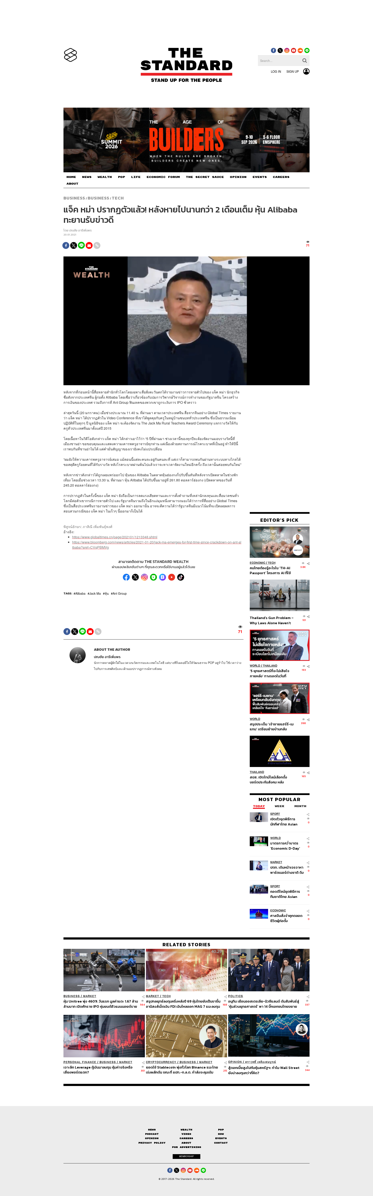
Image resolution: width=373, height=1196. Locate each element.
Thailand (270, 665)
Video (186, 1134)
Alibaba (80, 593)
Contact (221, 1143)
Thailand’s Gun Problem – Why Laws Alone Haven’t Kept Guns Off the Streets (272, 620)
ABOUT (72, 183)
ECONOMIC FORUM (163, 177)
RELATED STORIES (187, 944)
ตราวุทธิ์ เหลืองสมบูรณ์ (260, 1062)
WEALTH (105, 177)
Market (276, 862)
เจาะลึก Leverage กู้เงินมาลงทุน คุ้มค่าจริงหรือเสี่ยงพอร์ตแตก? (98, 1070)
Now (221, 1134)
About (186, 1143)
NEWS (87, 177)
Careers (186, 1138)
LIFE (136, 177)
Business (74, 198)
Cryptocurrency (161, 1062)
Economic (257, 562)
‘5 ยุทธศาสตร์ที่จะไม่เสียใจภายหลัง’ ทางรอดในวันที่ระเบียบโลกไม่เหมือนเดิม (269, 673)
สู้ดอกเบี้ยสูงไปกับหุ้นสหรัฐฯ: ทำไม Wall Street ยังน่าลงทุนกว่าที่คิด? (263, 1070)
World (255, 665)
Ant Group (120, 593)
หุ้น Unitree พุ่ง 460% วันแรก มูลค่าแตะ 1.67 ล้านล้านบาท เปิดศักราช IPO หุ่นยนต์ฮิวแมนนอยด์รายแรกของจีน (100, 1004)
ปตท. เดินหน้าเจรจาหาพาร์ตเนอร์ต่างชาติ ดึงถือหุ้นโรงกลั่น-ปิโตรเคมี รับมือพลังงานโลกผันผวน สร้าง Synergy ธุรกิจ (287, 870)
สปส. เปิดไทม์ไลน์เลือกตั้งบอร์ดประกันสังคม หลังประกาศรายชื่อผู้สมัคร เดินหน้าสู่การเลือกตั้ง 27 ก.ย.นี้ (270, 779)
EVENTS (260, 177)
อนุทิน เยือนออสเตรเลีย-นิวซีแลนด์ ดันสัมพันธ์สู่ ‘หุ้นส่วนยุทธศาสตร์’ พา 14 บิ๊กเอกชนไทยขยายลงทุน (263, 1004)
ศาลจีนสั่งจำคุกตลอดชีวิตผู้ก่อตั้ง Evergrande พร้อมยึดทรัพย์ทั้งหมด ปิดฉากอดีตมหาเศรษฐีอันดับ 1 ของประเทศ (287, 918)
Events (221, 1138)
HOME (71, 177)
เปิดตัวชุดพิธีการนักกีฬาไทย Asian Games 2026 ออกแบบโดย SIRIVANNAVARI (283, 821)
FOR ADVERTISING (186, 1147)
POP (121, 177)
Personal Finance (79, 1062)
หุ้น (107, 593)
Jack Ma (95, 593)
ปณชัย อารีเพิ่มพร (80, 230)
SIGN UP (292, 71)
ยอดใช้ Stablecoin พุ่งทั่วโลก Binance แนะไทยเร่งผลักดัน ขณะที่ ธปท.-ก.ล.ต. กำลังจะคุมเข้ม (182, 1070)
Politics (235, 996)
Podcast (152, 1134)
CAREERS (281, 177)
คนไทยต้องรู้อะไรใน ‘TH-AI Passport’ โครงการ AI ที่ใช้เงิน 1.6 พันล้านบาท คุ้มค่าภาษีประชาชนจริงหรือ (271, 570)
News (152, 1129)
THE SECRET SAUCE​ (205, 177)
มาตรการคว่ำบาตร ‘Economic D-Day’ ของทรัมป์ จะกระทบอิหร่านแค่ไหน (285, 845)
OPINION (238, 177)
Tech (118, 198)
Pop (221, 1129)
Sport (275, 814)
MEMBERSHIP (186, 1156)
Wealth (186, 1129)
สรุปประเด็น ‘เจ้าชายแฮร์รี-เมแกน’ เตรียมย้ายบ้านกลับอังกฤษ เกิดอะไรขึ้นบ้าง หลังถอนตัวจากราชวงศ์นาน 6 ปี (272, 726)
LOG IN (276, 71)
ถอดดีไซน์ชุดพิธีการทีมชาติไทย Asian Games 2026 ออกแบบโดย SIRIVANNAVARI (285, 894)
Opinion (235, 1062)
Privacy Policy (152, 1143)
